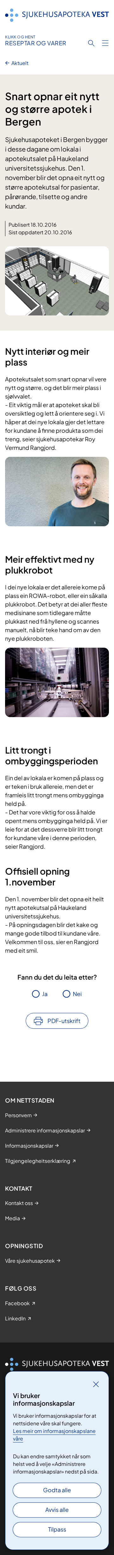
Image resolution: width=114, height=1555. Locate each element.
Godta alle (57, 1489)
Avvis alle (57, 1509)
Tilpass (57, 1529)
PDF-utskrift (64, 1020)
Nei (77, 993)
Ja (45, 993)
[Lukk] (96, 1384)
